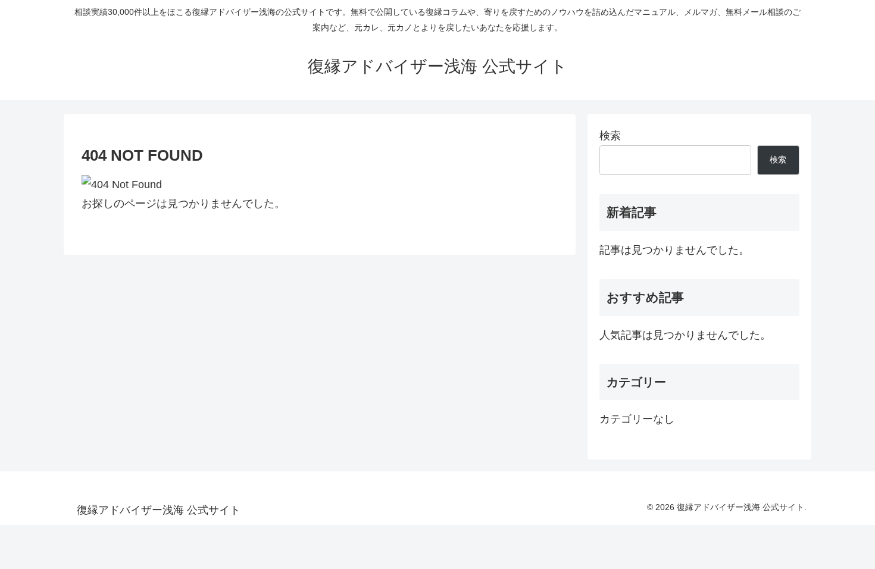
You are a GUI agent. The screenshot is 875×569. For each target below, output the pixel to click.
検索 (610, 136)
